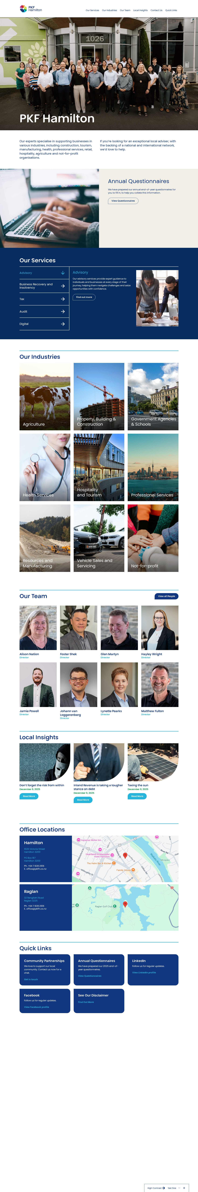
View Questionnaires (123, 200)
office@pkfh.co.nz (36, 868)
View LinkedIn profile (144, 972)
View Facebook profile (36, 1007)
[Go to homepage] (31, 8)
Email (38, 632)
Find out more (84, 297)
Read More (29, 796)
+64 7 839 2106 (36, 866)
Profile (38, 623)
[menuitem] (92, 8)
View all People (166, 596)
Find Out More (86, 1002)
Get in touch (31, 979)
